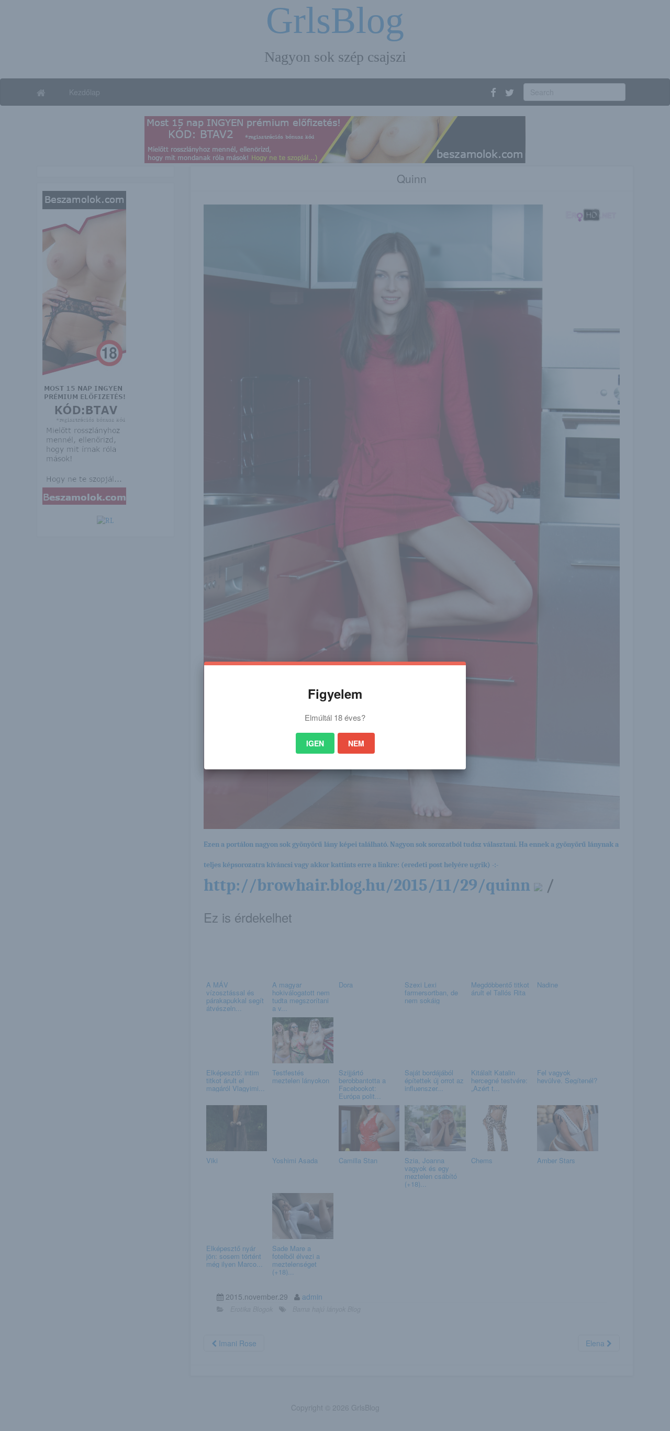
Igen (315, 743)
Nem (356, 743)
